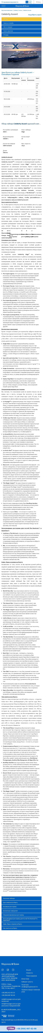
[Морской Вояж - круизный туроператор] (27, 6)
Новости (29, 973)
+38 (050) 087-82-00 (8, 995)
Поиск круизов (31, 976)
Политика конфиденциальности (30, 986)
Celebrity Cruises (18, 10)
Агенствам (25, 979)
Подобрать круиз (35, 15)
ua (30, 2)
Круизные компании (7, 10)
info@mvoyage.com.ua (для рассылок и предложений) (11, 1005)
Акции (28, 970)
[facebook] (8, 970)
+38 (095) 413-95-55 (8, 993)
